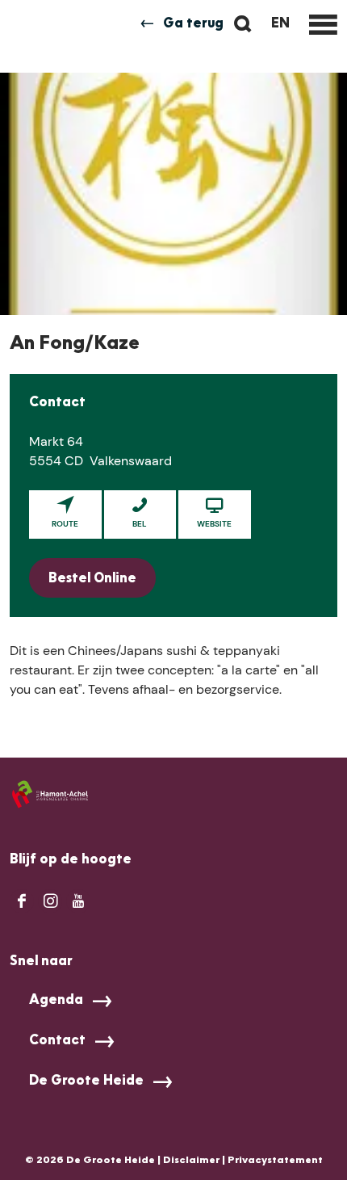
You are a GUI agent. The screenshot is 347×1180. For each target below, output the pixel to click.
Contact (57, 1041)
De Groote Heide (86, 1081)
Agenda (56, 1000)
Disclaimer (191, 1160)
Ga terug (193, 24)
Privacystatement (275, 1160)
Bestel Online (92, 579)
